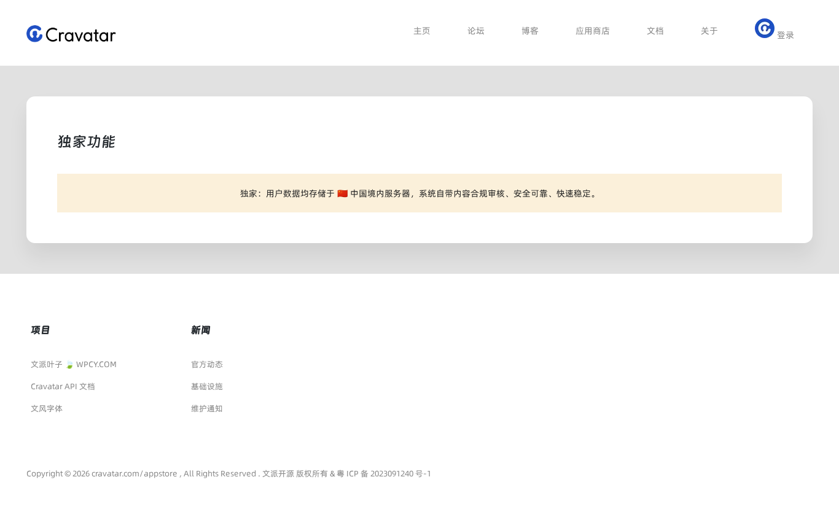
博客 (530, 31)
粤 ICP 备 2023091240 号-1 (384, 473)
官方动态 (207, 364)
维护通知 (207, 408)
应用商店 (593, 31)
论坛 (476, 31)
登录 (784, 35)
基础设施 (207, 386)
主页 (422, 31)
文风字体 (47, 408)
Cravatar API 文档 (63, 386)
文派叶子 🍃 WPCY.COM (74, 364)
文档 (655, 31)
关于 (709, 31)
